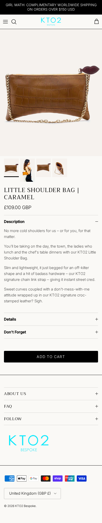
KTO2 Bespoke (25, 506)
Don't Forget (15, 332)
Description (14, 221)
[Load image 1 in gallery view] (51, 92)
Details (10, 319)
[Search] (16, 21)
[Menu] (5, 21)
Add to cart (51, 356)
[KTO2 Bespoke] (51, 21)
